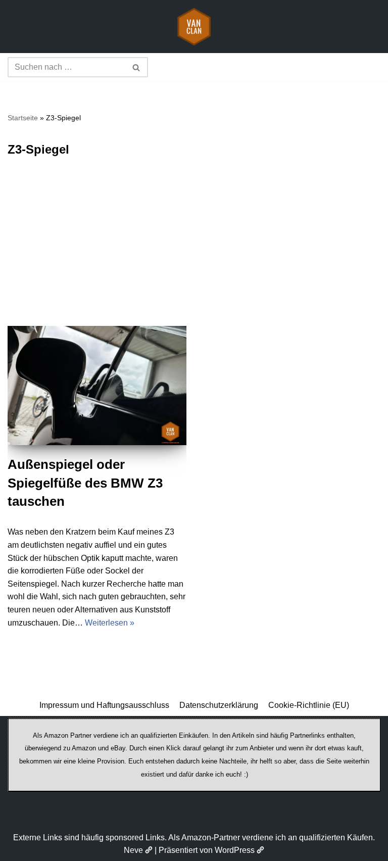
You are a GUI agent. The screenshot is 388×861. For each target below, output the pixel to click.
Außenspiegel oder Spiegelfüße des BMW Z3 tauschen (85, 483)
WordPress (235, 850)
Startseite (23, 118)
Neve (133, 850)
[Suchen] (136, 67)
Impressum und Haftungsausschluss (104, 705)
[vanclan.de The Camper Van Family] (194, 26)
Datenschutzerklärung (218, 705)
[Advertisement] (194, 250)
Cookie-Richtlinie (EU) (308, 705)
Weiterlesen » (109, 622)
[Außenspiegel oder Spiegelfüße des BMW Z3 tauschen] (97, 385)
